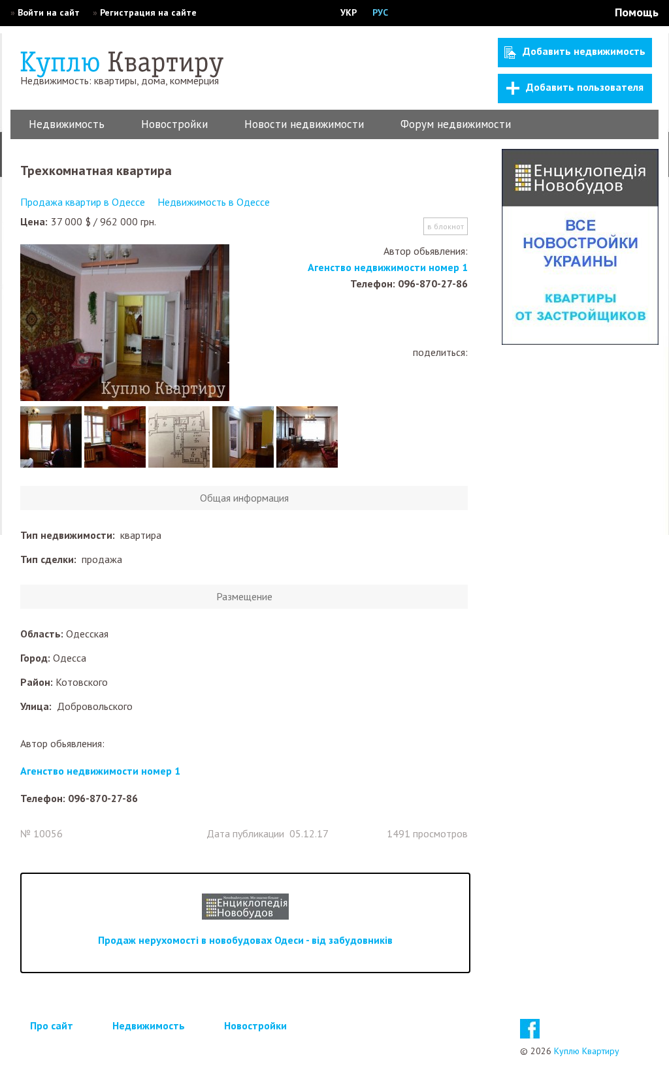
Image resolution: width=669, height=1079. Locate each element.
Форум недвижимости (455, 124)
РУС (380, 12)
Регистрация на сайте (148, 12)
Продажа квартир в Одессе (82, 201)
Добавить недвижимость (584, 50)
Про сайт (51, 1025)
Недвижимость (67, 124)
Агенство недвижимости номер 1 (388, 267)
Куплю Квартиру (586, 1051)
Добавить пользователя (585, 86)
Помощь (637, 12)
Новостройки (174, 124)
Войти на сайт (49, 12)
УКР (348, 12)
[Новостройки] (580, 340)
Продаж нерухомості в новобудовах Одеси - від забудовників (245, 939)
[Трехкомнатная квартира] (124, 324)
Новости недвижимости (304, 124)
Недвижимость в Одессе (213, 201)
